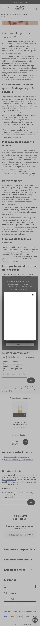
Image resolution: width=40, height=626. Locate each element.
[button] (33, 294)
